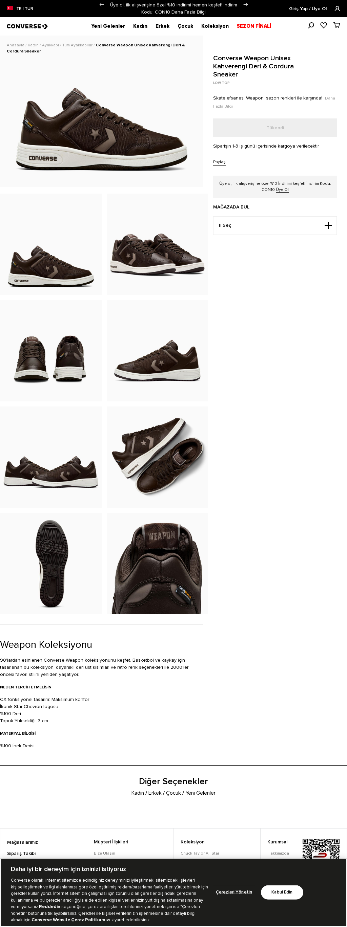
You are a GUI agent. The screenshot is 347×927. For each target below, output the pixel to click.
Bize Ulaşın (104, 853)
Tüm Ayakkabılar (78, 45)
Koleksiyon (215, 26)
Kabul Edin (281, 892)
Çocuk (185, 26)
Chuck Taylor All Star (200, 853)
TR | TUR (24, 9)
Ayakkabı (51, 45)
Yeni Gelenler (108, 26)
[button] (101, 4)
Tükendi (275, 128)
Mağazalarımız (22, 842)
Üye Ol (282, 189)
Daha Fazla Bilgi (188, 12)
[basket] (336, 25)
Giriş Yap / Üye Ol (308, 8)
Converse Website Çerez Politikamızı (71, 920)
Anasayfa (16, 45)
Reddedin (49, 906)
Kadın (140, 26)
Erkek (162, 26)
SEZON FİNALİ (254, 26)
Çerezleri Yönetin (234, 892)
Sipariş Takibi (21, 853)
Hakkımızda (278, 853)
